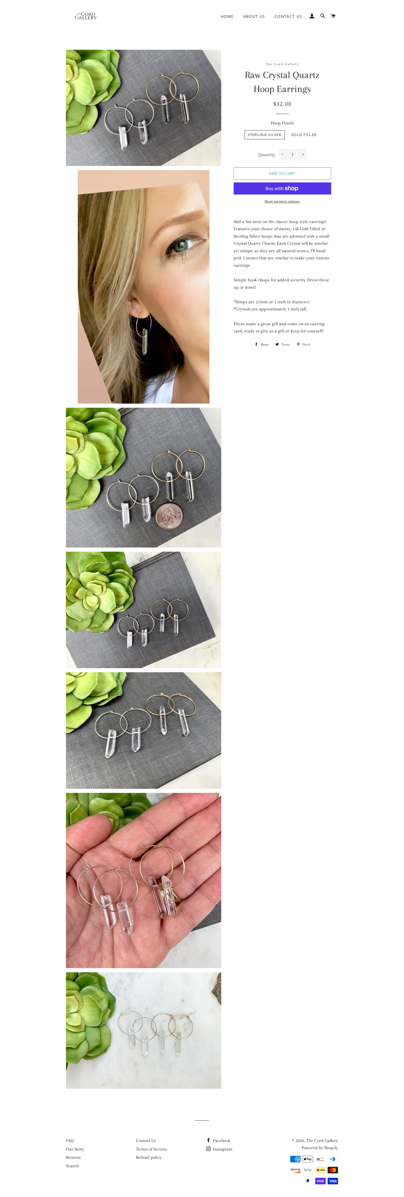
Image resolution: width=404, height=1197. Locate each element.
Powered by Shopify (320, 1147)
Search (72, 1165)
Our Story (75, 1149)
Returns (73, 1157)
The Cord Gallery (322, 1140)
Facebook (221, 1140)
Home (227, 16)
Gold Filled (304, 134)
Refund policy (149, 1157)
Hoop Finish (282, 123)
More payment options (282, 201)
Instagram (222, 1149)
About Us (254, 16)
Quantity (266, 154)
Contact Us (288, 16)
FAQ (70, 1140)
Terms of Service (151, 1149)
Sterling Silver (265, 134)
